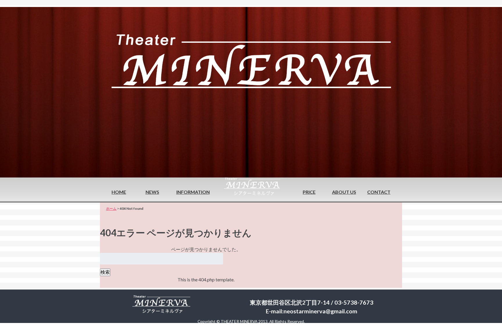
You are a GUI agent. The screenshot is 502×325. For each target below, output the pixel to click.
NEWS (152, 192)
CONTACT (378, 192)
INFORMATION (193, 192)
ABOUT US (344, 192)
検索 (105, 272)
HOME (119, 192)
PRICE (309, 192)
